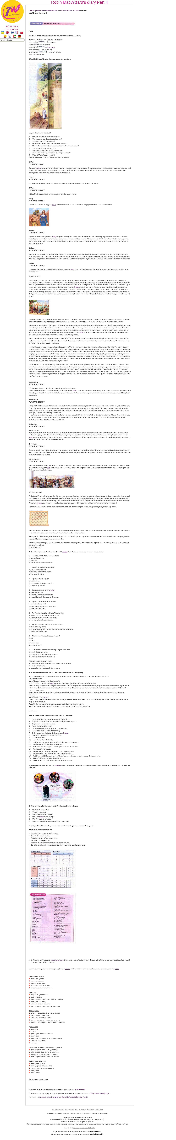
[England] (39, 315)
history (41, 817)
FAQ (76, 1109)
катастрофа (51, 47)
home (81, 332)
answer (64, 552)
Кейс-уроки (99, 1109)
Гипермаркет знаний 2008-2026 (84, 1128)
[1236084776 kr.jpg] (29, 979)
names (45, 697)
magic (52, 683)
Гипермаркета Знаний (81, 1113)
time (48, 468)
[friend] (39, 526)
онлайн (117, 969)
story (72, 269)
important (39, 168)
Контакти (90, 1109)
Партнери (82, 1109)
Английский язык (52, 11)
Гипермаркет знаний (36, 11)
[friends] (39, 226)
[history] (52, 887)
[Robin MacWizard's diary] (52, 25)
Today (54, 236)
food (30, 437)
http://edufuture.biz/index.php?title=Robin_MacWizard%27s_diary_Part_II (63, 1097)
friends (54, 205)
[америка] (52, 488)
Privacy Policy (69, 1109)
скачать (67, 969)
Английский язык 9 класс (70, 11)
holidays (58, 765)
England (76, 287)
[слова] (52, 943)
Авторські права (57, 1109)
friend (39, 503)
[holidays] (52, 801)
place (74, 390)
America (51, 590)
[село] (45, 128)
